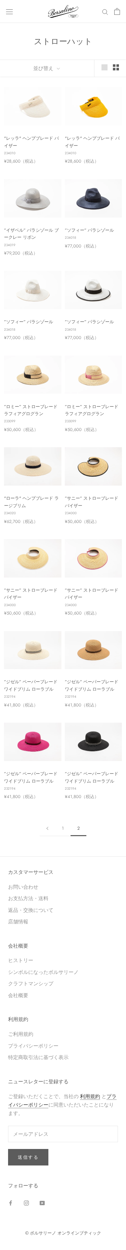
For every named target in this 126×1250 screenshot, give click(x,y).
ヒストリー (20, 960)
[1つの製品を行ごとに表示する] (104, 67)
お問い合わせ (23, 886)
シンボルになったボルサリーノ (43, 972)
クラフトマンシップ (30, 983)
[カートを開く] (117, 11)
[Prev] (47, 828)
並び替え (44, 68)
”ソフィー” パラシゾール (89, 230)
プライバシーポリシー (33, 1045)
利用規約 (90, 1096)
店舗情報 (18, 921)
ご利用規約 (20, 1034)
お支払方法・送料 (28, 898)
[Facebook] (10, 1202)
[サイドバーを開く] (9, 11)
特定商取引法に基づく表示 (38, 1057)
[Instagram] (26, 1202)
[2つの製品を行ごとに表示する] (116, 67)
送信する (28, 1157)
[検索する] (105, 11)
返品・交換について (30, 910)
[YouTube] (42, 1202)
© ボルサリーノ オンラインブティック (63, 1233)
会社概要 (18, 995)
